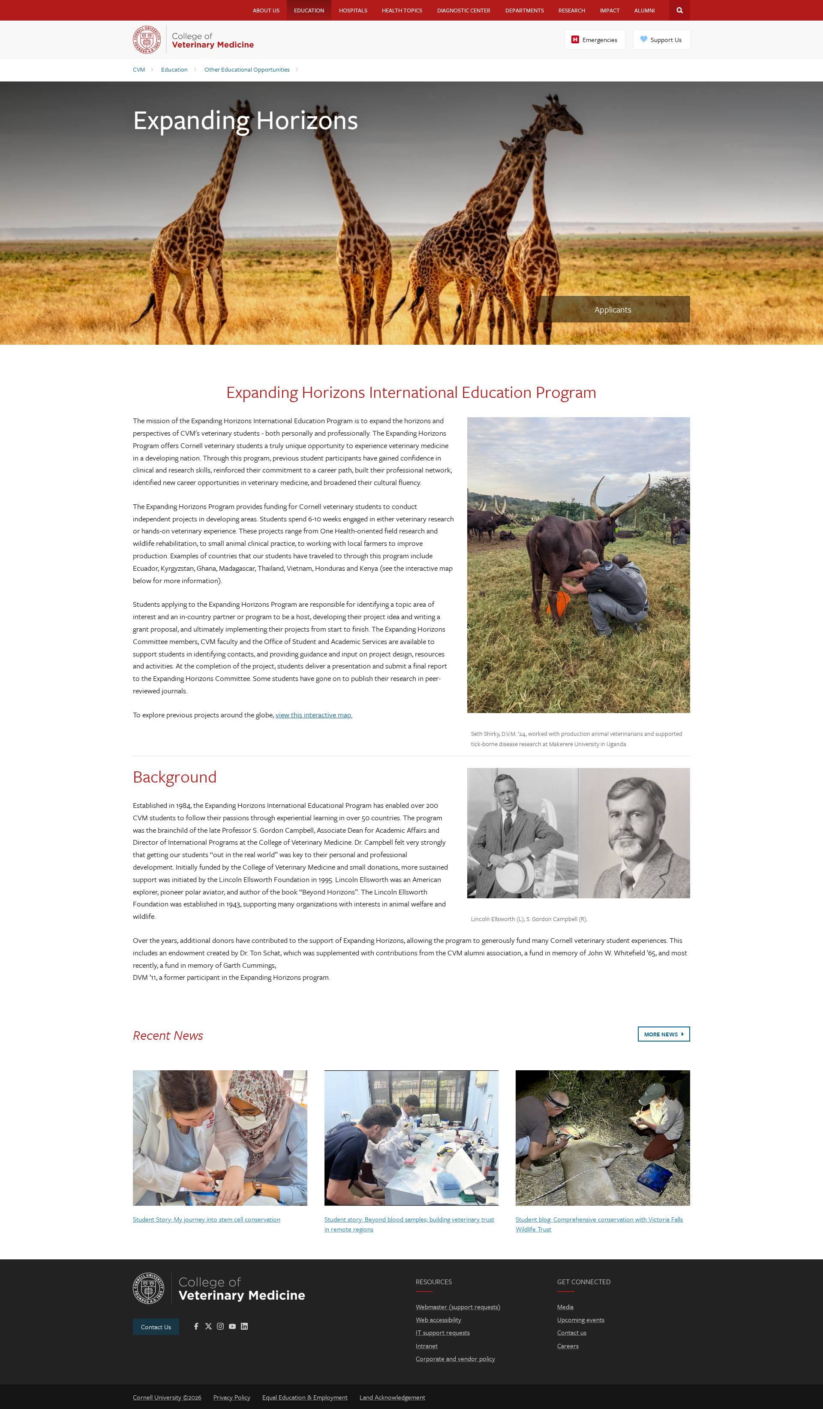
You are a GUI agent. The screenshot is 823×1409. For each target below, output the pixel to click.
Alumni (644, 10)
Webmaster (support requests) (458, 1306)
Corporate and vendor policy (455, 1358)
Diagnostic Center (463, 10)
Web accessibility (438, 1319)
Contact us (571, 1332)
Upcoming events (580, 1319)
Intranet (427, 1345)
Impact (610, 10)
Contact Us (156, 1326)
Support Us (666, 39)
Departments (524, 10)
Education (309, 10)
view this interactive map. (314, 714)
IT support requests (443, 1332)
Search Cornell (680, 10)
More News (661, 1034)
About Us (266, 10)
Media (565, 1306)
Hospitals (353, 10)
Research (572, 10)
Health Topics (402, 10)
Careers (568, 1345)
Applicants (613, 309)
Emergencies (600, 39)
